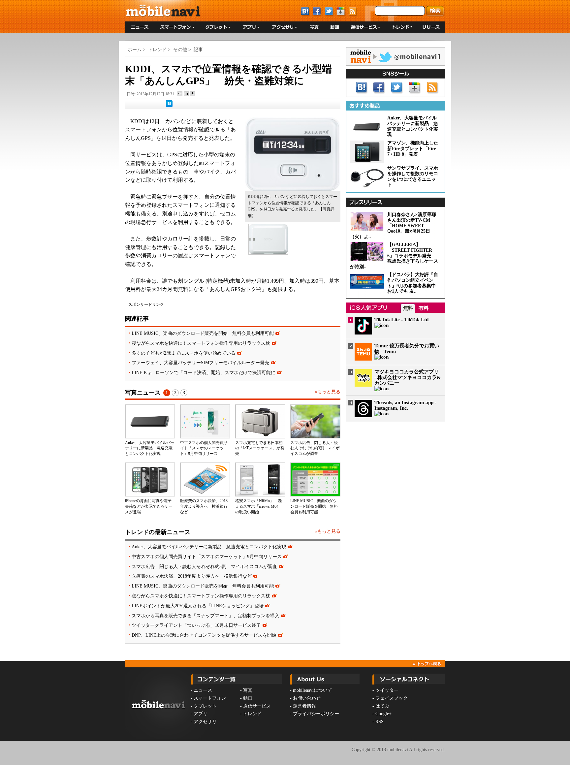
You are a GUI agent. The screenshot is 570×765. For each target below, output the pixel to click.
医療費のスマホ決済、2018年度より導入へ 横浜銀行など (204, 506)
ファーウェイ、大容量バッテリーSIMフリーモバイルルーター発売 (200, 362)
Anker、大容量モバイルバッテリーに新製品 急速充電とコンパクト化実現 (149, 448)
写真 (247, 690)
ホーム (135, 49)
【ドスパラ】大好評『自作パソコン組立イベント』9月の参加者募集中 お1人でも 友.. (413, 283)
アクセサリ (205, 721)
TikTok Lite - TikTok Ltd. (402, 319)
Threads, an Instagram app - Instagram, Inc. (405, 405)
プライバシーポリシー (316, 713)
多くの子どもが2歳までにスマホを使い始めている (184, 353)
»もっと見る (327, 391)
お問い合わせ (307, 698)
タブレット (205, 706)
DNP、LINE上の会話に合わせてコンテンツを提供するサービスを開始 (204, 635)
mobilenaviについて (312, 690)
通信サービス (257, 706)
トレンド (157, 49)
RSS (379, 721)
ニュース (203, 690)
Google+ (383, 713)
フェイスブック (391, 698)
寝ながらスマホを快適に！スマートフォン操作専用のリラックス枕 (201, 343)
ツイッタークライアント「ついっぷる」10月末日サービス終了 (196, 625)
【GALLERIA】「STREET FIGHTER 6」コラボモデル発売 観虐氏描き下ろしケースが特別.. (394, 255)
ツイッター (386, 690)
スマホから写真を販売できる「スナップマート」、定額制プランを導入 (205, 615)
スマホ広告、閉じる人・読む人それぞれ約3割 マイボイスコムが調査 (315, 448)
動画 (247, 698)
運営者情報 (304, 706)
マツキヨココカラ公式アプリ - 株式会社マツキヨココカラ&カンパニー (407, 377)
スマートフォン (210, 698)
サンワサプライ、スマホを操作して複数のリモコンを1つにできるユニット (412, 176)
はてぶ (382, 706)
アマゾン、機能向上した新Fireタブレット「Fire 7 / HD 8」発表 (412, 149)
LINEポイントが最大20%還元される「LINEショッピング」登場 (198, 605)
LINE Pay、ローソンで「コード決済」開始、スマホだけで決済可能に (203, 372)
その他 (180, 49)
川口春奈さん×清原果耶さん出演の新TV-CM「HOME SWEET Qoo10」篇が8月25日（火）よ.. (393, 225)
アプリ (200, 713)
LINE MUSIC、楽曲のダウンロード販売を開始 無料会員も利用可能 (203, 333)
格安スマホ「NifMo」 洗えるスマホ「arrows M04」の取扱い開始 (258, 506)
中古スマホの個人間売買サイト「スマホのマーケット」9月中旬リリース (204, 448)
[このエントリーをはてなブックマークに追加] (169, 105)
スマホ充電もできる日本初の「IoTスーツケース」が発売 (259, 448)
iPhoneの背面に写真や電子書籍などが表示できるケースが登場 (149, 506)
